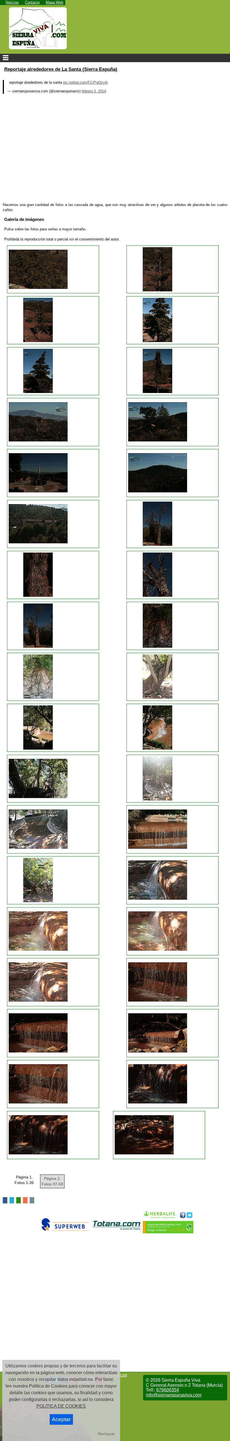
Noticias (12, 2)
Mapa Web (54, 2)
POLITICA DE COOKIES (61, 1406)
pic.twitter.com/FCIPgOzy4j (85, 82)
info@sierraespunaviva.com (173, 1395)
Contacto (32, 2)
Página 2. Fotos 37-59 (52, 1181)
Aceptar (61, 1419)
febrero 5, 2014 (94, 91)
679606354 (167, 1390)
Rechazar (106, 1433)
